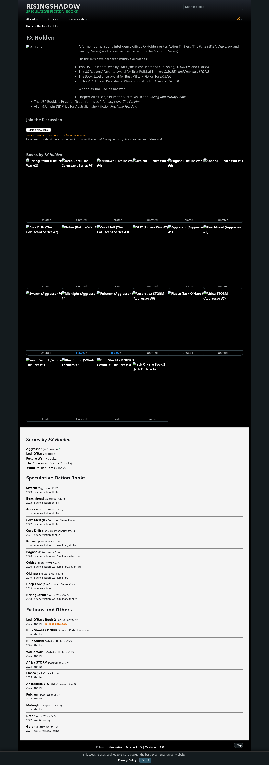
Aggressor (34, 449)
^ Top (238, 745)
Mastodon (151, 747)
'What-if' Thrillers (39, 468)
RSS (162, 747)
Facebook (132, 747)
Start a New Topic (38, 129)
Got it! (145, 760)
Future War (35, 458)
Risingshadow (53, 8)
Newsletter (116, 747)
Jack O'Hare (35, 453)
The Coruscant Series (42, 463)
